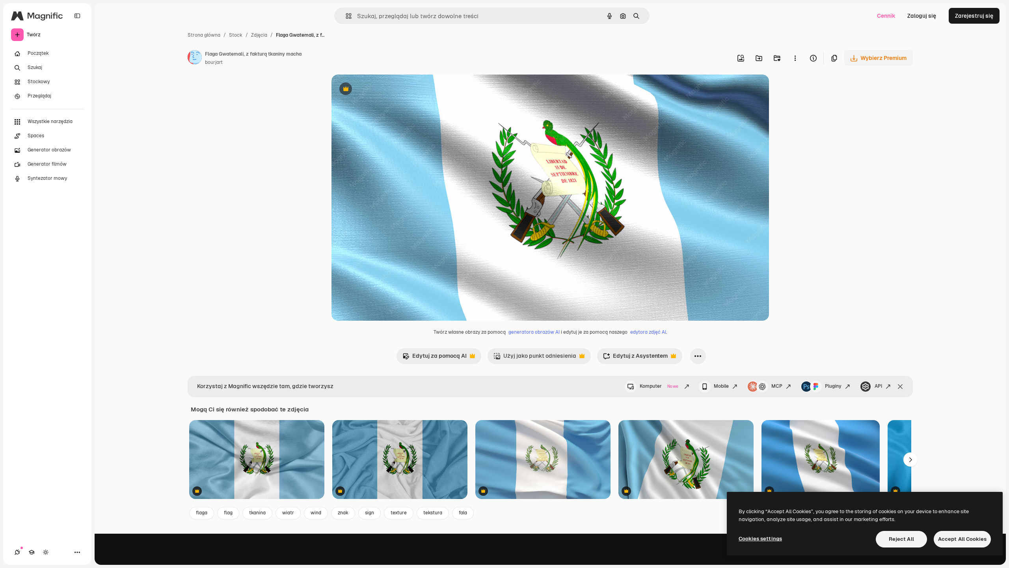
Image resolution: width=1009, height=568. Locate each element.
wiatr (288, 513)
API (878, 386)
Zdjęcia (259, 35)
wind (316, 513)
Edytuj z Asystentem (635, 358)
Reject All (901, 539)
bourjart (214, 62)
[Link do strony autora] (195, 58)
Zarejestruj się (974, 15)
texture (399, 513)
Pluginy (833, 386)
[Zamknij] (900, 386)
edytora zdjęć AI (648, 332)
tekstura (432, 513)
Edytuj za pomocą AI (434, 358)
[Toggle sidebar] (77, 15)
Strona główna (204, 35)
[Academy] (31, 552)
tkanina (257, 513)
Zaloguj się (921, 15)
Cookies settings (760, 538)
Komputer (659, 386)
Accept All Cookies (962, 539)
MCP (776, 386)
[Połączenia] (17, 552)
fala (463, 513)
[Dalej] (910, 459)
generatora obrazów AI (534, 332)
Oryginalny (386, 89)
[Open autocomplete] (345, 16)
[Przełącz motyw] (45, 552)
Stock (235, 35)
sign (369, 513)
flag (228, 513)
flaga (201, 513)
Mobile (721, 386)
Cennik (886, 15)
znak (343, 513)
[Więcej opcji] (795, 58)
